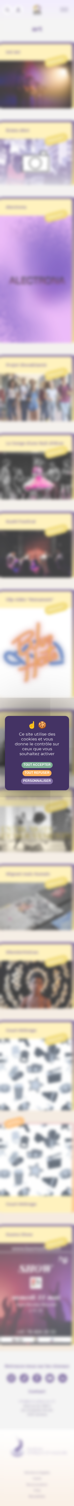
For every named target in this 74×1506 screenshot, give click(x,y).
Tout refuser (37, 772)
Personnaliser (37, 780)
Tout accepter (37, 764)
